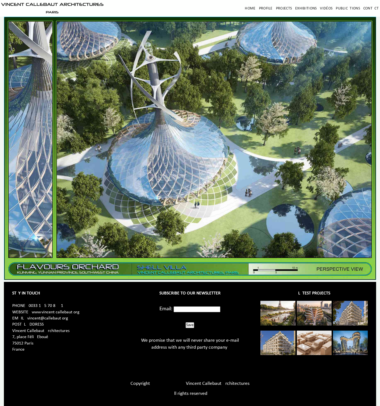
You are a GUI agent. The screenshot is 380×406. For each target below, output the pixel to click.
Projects (284, 8)
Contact (371, 8)
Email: (165, 308)
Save (190, 325)
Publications (348, 8)
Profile (266, 8)
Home (250, 8)
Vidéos (326, 8)
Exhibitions (306, 8)
